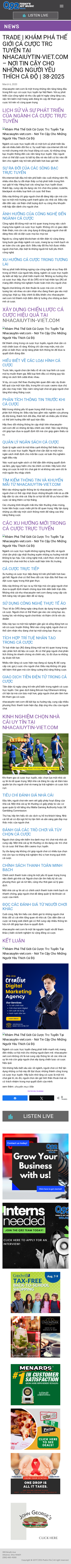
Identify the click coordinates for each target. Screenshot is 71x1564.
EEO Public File (45, 1560)
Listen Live (37, 15)
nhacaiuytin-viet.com (31, 320)
